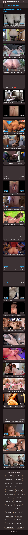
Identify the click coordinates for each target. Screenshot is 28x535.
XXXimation (19, 527)
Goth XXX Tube (20, 494)
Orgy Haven (19, 516)
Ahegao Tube (10, 475)
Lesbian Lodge (9, 501)
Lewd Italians (18, 505)
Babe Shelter (9, 479)
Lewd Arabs (19, 501)
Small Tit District (9, 523)
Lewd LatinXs (9, 508)
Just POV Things (19, 497)
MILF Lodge (8, 512)
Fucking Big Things (9, 494)
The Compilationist (12, 2)
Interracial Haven (9, 497)
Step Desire (19, 523)
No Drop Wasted (18, 512)
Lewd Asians (9, 505)
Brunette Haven (19, 483)
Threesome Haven (10, 527)
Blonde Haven (18, 479)
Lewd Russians (18, 508)
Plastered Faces (8, 519)
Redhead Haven (19, 519)
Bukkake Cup (9, 486)
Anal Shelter (18, 475)
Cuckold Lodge (18, 486)
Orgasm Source (9, 516)
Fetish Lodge (19, 490)
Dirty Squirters (9, 490)
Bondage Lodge (8, 483)
